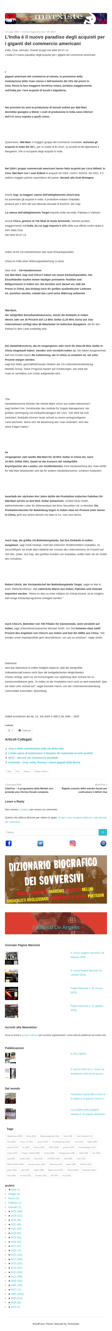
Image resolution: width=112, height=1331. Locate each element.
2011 (16, 1272)
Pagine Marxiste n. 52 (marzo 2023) (87, 990)
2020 (16, 1233)
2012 (16, 1267)
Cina (17, 771)
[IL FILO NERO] (10, 1057)
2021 (16, 1228)
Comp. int (26, 1142)
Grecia (12, 1153)
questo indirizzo (30, 1035)
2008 (16, 1285)
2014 (16, 1259)
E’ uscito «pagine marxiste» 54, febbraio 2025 (88, 955)
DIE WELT (51, 32)
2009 (16, 1280)
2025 (16, 1211)
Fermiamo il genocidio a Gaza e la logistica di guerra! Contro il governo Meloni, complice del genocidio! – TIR (88, 1097)
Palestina (55, 1164)
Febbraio (15, 1202)
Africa (31, 1136)
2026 (15, 1189)
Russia (73, 1170)
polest (12, 1170)
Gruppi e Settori (41, 771)
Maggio (14, 1194)
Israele (24, 1159)
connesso (24, 809)
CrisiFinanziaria (61, 1142)
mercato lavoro (36, 1164)
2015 (16, 1254)
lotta (68, 1159)
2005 (16, 1298)
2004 (16, 1302)
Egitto (92, 1142)
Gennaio (14, 1207)
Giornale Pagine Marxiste (22, 945)
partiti (71, 1164)
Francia (39, 1147)
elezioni (12, 1147)
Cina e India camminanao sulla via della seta (36, 748)
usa (66, 1175)
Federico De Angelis (56, 927)
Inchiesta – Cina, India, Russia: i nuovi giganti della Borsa (44, 762)
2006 (17, 1294)
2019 (16, 1237)
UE (54, 1175)
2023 (16, 1220)
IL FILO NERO (78, 1053)
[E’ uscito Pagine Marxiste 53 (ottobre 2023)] (11, 975)
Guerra (49, 1153)
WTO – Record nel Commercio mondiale (33, 757)
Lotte (80, 1159)
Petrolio (85, 1164)
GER (54, 1147)
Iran (96, 1153)
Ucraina (40, 1175)
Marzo (13, 1198)
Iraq (11, 1159)
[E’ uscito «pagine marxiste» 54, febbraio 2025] (11, 958)
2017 (16, 1246)
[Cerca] (103, 832)
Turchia (25, 1175)
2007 (16, 1289)
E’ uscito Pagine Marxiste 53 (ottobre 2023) (86, 972)
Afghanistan (14, 1136)
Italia (38, 1159)
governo (69, 1147)
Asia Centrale (84, 1136)
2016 (16, 1250)
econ (78, 1142)
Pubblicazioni (14, 1048)
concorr (42, 1142)
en (25, 1147)
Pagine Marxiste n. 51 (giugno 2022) (87, 1008)
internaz (26, 771)
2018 (16, 1241)
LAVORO (53, 1159)
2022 (16, 1224)
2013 (16, 1263)
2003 (15, 1307)
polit (25, 1170)
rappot (39, 1170)
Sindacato (88, 1170)
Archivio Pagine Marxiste (33, 32)
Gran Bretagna (87, 1147)
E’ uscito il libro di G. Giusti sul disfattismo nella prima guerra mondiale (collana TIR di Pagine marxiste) (88, 1072)
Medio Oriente (15, 1164)
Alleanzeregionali (49, 1136)
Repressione (55, 1170)
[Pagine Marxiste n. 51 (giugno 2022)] (11, 1011)
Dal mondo (12, 1088)
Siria (11, 1175)
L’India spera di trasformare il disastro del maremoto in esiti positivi (50, 753)
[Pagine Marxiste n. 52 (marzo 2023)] (11, 993)
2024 (16, 1215)
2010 (16, 1276)
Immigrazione (67, 1153)
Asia (67, 1136)
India (9, 771)
